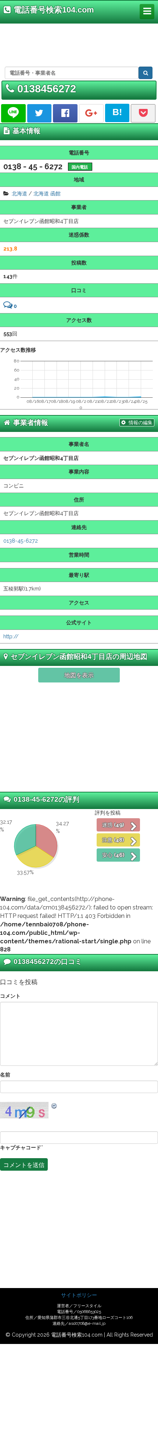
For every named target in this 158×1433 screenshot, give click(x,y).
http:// (11, 636)
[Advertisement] (77, 43)
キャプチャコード (20, 1147)
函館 (55, 193)
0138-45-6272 (20, 541)
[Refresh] (54, 1105)
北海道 (19, 193)
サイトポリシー (79, 1295)
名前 (5, 1074)
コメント (10, 996)
